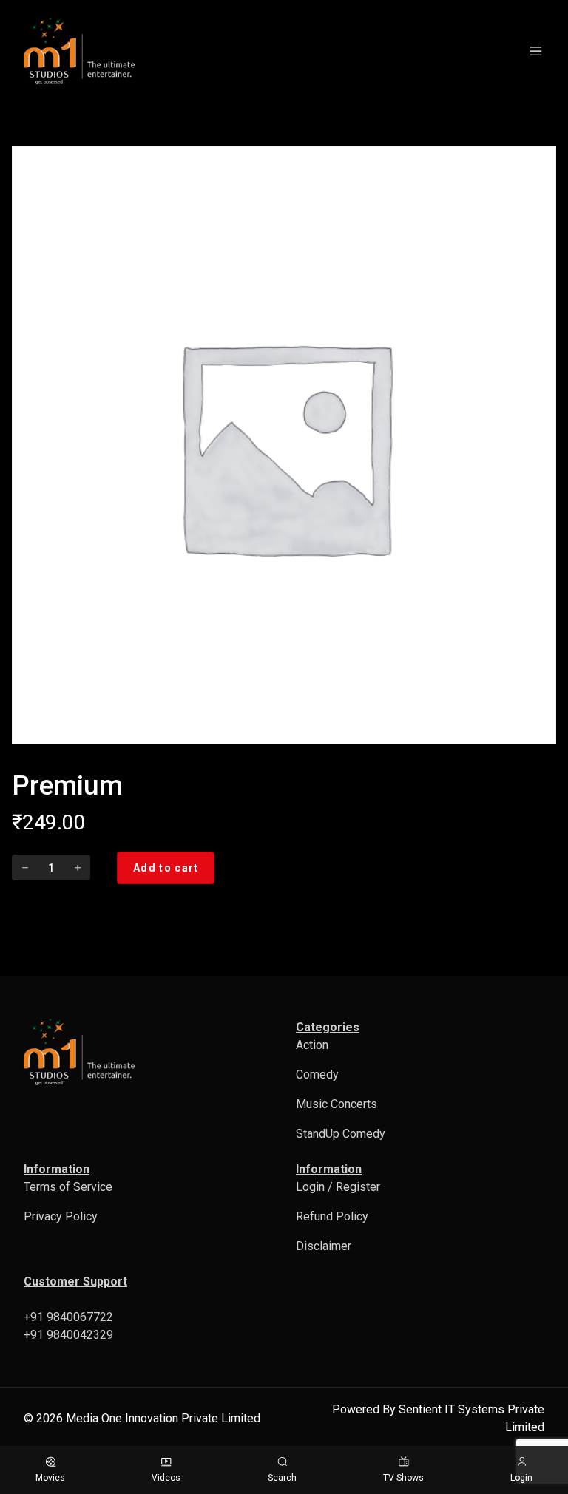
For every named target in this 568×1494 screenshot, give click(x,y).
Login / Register (338, 1187)
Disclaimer (323, 1246)
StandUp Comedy (340, 1134)
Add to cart (165, 868)
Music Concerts (336, 1104)
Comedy (317, 1074)
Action (312, 1045)
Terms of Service (68, 1187)
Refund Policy (332, 1216)
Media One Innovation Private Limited (163, 1418)
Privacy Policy (61, 1216)
